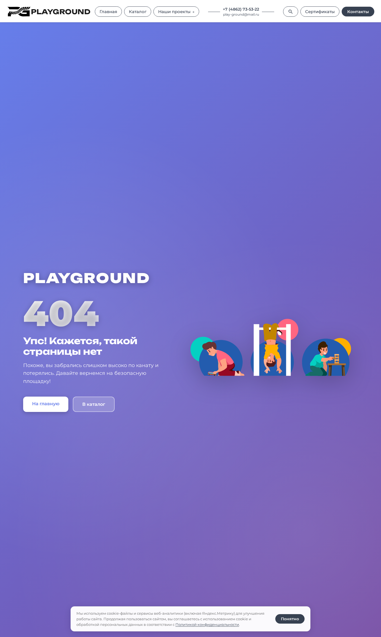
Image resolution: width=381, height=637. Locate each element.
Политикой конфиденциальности (207, 624)
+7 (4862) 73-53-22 (241, 9)
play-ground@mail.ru (241, 14)
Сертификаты (320, 11)
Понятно (290, 618)
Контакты (358, 11)
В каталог (93, 404)
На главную (45, 403)
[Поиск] (290, 11)
